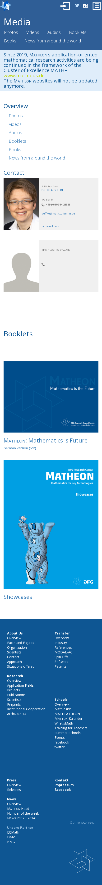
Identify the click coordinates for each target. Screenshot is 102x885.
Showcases (18, 597)
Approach (14, 661)
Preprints (14, 704)
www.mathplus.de (24, 75)
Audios (54, 32)
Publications (16, 695)
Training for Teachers (71, 728)
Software (62, 661)
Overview (14, 638)
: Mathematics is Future (46, 440)
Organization (17, 647)
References (63, 647)
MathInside (63, 709)
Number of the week (23, 813)
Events (60, 737)
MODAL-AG (64, 652)
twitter (60, 747)
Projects (13, 690)
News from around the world (53, 41)
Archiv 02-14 (16, 714)
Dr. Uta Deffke (53, 190)
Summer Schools (68, 732)
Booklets (77, 32)
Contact (13, 657)
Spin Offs (61, 657)
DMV (11, 837)
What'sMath (64, 723)
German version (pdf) (20, 448)
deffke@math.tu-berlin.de (58, 213)
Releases (14, 789)
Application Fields (20, 685)
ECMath (13, 832)
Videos (32, 32)
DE (76, 5)
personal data (50, 226)
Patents (60, 666)
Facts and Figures (20, 642)
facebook (62, 742)
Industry (61, 642)
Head (18, 808)
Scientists (14, 652)
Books (10, 41)
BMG (11, 841)
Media (17, 21)
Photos (11, 32)
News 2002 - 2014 (21, 818)
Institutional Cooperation (26, 709)
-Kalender (68, 718)
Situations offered (20, 666)
